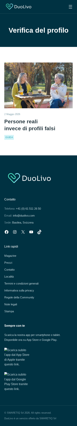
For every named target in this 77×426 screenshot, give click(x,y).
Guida (9, 137)
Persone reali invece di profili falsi (29, 125)
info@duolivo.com (24, 215)
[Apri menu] (70, 7)
